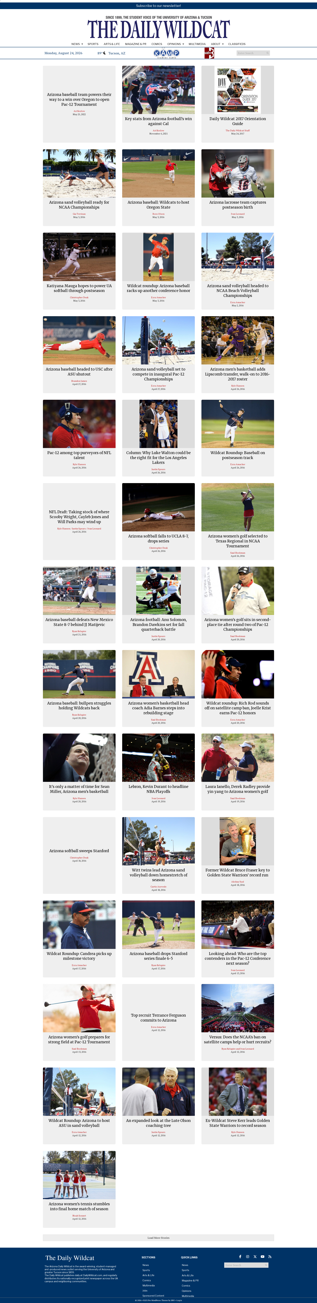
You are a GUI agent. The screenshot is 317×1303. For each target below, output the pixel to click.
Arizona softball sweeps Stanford (79, 851)
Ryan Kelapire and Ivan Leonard (238, 1048)
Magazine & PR (135, 44)
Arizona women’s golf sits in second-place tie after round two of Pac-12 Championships (237, 624)
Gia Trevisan (79, 213)
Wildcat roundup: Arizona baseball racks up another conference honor (158, 288)
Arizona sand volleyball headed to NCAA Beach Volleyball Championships (237, 291)
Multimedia (197, 44)
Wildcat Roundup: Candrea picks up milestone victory (79, 956)
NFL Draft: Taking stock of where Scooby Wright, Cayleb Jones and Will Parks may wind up (79, 517)
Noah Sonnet (79, 1215)
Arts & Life (112, 44)
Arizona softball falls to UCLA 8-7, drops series (158, 538)
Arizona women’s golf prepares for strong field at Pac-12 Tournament (79, 1039)
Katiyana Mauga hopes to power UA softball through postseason (79, 288)
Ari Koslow (79, 111)
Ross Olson (158, 213)
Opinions (174, 44)
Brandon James (79, 380)
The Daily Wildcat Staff (238, 130)
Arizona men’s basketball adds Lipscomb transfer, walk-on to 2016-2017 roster (237, 374)
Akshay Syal (237, 881)
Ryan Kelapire (79, 631)
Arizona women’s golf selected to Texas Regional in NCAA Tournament (237, 541)
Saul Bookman (237, 552)
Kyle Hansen (237, 385)
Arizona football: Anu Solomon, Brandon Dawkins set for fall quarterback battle (158, 624)
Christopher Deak (79, 297)
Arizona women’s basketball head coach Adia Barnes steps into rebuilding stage (158, 708)
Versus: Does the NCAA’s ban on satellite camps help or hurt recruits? (237, 1039)
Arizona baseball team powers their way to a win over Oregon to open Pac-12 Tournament (79, 99)
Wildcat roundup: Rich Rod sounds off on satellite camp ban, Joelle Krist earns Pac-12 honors (238, 708)
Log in (179, 1300)
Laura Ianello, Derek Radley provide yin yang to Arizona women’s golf (237, 789)
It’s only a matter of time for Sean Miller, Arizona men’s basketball (79, 789)
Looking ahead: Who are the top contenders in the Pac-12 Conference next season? (238, 958)
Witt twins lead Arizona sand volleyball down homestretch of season (158, 875)
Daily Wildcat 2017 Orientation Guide (238, 121)
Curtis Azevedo (158, 886)
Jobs (144, 1290)
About (215, 44)
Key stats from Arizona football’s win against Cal (158, 121)
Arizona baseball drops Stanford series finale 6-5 (158, 956)
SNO (173, 1300)
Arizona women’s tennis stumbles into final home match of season (79, 1206)
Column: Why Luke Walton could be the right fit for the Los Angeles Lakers (158, 457)
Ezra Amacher (158, 297)
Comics (157, 44)
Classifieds (237, 44)
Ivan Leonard (238, 213)
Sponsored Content (153, 1295)
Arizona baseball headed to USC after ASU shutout (79, 371)
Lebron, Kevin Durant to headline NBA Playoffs (158, 789)
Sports (93, 44)
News (75, 44)
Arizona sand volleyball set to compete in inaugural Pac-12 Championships (158, 374)
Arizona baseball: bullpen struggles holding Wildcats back (79, 705)
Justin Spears (158, 469)
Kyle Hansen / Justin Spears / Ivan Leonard (79, 528)
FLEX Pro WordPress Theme (155, 1300)
